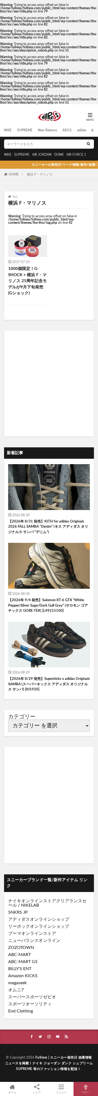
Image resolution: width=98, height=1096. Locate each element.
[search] (88, 144)
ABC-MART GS (23, 962)
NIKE (8, 130)
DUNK (59, 154)
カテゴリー (21, 716)
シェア (37, 1092)
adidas (81, 130)
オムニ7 (16, 990)
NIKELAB (30, 905)
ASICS (67, 130)
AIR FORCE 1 (76, 154)
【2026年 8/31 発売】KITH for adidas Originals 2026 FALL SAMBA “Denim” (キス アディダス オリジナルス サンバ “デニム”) (48, 527)
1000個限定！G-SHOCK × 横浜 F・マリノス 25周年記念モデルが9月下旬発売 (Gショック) (27, 281)
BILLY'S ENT (19, 969)
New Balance (47, 130)
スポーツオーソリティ (30, 1004)
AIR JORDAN (41, 154)
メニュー (61, 1092)
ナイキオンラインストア (32, 901)
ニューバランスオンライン (34, 940)
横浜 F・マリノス (40, 174)
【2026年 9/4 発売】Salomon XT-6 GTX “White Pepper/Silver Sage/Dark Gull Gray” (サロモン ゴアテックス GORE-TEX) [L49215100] (48, 605)
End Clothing (20, 1011)
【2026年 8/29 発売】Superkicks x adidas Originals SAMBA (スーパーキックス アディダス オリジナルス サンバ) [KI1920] (49, 684)
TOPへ (86, 1092)
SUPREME (24, 130)
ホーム (12, 1092)
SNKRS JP (18, 912)
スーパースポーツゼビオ (32, 997)
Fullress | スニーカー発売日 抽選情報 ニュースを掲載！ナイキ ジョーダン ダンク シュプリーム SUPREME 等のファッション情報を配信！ (49, 1063)
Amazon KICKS (23, 976)
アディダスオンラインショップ (38, 919)
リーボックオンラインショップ (38, 926)
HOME (14, 174)
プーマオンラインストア (32, 933)
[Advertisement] (49, 383)
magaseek (17, 983)
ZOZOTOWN (21, 947)
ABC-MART (19, 954)
